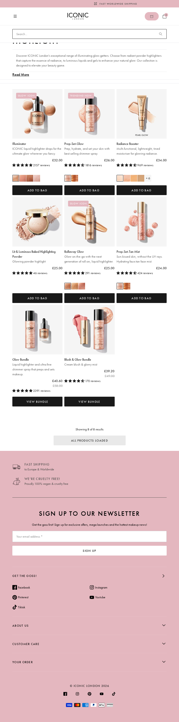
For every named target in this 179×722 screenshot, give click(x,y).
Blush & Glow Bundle (80, 361)
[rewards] (152, 16)
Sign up (89, 551)
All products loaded (89, 441)
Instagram (101, 587)
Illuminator (36, 149)
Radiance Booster (138, 149)
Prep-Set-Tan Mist (139, 256)
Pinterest (23, 597)
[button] (22, 165)
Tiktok (21, 607)
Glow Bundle (33, 366)
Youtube (100, 597)
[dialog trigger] (89, 178)
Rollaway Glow (88, 256)
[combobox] (89, 34)
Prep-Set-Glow (87, 149)
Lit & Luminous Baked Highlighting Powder (33, 256)
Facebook (24, 587)
